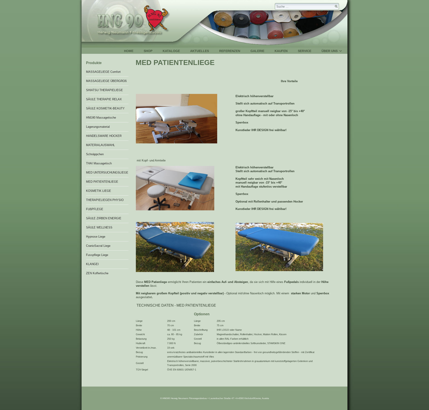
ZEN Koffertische (97, 273)
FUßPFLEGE (94, 209)
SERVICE (304, 51)
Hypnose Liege (95, 236)
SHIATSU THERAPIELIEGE (104, 90)
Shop (148, 51)
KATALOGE (171, 51)
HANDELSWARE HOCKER (104, 136)
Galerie (257, 51)
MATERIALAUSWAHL (100, 145)
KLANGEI (92, 264)
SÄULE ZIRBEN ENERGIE (103, 218)
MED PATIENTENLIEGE (102, 181)
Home (128, 51)
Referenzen (229, 51)
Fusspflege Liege (97, 255)
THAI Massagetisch (99, 163)
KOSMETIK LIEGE (98, 190)
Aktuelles (199, 51)
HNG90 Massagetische (101, 117)
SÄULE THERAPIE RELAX (104, 99)
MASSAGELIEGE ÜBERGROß (106, 81)
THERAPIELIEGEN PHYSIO (105, 200)
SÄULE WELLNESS (99, 227)
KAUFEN (281, 51)
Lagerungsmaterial (98, 126)
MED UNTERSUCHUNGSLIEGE (107, 172)
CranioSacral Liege (98, 245)
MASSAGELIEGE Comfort (103, 71)
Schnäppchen (95, 154)
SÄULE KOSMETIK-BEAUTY (105, 108)
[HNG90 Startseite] (126, 21)
